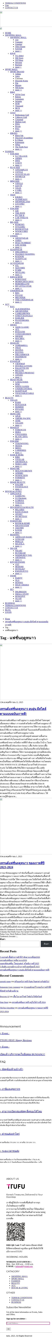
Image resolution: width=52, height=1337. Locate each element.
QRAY (18, 348)
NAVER (18, 49)
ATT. (17, 329)
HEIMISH (19, 407)
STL (17, 265)
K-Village (19, 140)
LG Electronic (21, 498)
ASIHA (18, 240)
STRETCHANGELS (24, 316)
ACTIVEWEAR (17, 263)
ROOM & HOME (22, 523)
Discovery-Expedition (24, 138)
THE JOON (20, 213)
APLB (17, 416)
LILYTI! (18, 186)
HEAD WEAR (16, 380)
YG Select (19, 56)
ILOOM (18, 530)
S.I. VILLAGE (21, 156)
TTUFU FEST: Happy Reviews (16, 1040)
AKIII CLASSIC (22, 327)
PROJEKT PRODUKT (24, 373)
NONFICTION (21, 475)
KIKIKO (18, 197)
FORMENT (20, 478)
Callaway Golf (21, 117)
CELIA (18, 188)
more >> (18, 90)
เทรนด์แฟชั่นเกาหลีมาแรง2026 (13, 960)
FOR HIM (14, 208)
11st (16, 40)
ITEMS (13, 576)
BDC (17, 293)
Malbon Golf (20, 122)
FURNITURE (16, 521)
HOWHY (19, 583)
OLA (17, 580)
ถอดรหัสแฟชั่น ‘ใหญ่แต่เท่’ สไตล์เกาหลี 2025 (19, 963)
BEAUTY (9, 398)
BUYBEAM (20, 553)
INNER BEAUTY (17, 482)
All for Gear (20, 94)
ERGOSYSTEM (22, 525)
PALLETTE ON (22, 368)
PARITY (18, 578)
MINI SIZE (14, 181)
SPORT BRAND (17, 72)
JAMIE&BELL (21, 345)
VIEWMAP (20, 364)
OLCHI (18, 598)
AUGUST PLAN (22, 174)
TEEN (12, 195)
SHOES (13, 325)
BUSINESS (10, 603)
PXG (17, 129)
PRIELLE (19, 541)
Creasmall (19, 119)
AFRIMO (19, 473)
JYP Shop (19, 60)
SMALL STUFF (22, 594)
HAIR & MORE (17, 455)
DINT (17, 161)
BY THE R (19, 215)
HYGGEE (19, 409)
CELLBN (19, 423)
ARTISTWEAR (21, 238)
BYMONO (19, 224)
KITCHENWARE (17, 562)
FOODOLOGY (21, 487)
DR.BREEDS (21, 592)
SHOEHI (19, 336)
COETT (18, 163)
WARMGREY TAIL (23, 555)
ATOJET (18, 514)
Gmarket (18, 44)
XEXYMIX (20, 268)
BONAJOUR (20, 405)
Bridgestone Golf (22, 115)
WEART (18, 551)
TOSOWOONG (22, 443)
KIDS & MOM (16, 277)
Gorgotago (19, 99)
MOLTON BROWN (23, 471)
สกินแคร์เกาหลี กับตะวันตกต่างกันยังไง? (31, 981)
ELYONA (19, 352)
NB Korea (19, 88)
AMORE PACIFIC (23, 418)
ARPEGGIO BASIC (23, 537)
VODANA (19, 503)
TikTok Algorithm (7, 1008)
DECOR (13, 548)
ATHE (17, 421)
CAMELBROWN (22, 313)
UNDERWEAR (16, 291)
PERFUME (15, 468)
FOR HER (14, 154)
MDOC (18, 448)
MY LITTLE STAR (23, 286)
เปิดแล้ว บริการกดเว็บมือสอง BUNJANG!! (22, 1054)
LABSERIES (20, 450)
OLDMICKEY (21, 199)
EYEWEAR (15, 361)
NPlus (17, 145)
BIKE (12, 92)
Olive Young (20, 46)
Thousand (19, 106)
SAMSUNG (20, 496)
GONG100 (19, 539)
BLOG (8, 610)
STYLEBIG (20, 227)
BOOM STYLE (21, 229)
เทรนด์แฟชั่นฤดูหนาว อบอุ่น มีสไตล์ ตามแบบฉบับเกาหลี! (24, 970)
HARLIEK (19, 318)
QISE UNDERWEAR (24, 300)
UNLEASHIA (21, 434)
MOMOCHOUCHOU (24, 281)
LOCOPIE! (19, 204)
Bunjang (18, 65)
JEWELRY (14, 343)
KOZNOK (19, 256)
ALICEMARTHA (22, 309)
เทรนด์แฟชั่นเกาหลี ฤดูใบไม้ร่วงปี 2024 (29, 1002)
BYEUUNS (20, 332)
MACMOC (19, 338)
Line (7, 5)
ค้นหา (2, 939)
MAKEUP (14, 427)
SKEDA (18, 446)
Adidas (18, 74)
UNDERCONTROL (23, 389)
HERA (18, 432)
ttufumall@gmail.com (24, 1266)
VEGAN (13, 400)
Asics (17, 76)
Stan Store (4, 1002)
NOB (17, 104)
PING (17, 124)
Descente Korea (21, 81)
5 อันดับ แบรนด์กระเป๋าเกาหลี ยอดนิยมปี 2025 (20, 967)
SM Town (19, 58)
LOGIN (8, 612)
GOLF (13, 113)
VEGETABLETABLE (24, 393)
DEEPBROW (21, 357)
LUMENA (19, 500)
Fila (16, 83)
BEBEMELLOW (22, 284)
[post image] (26, 672)
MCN (17, 108)
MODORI (19, 567)
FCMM (18, 270)
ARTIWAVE (20, 557)
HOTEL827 (20, 569)
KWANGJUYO (21, 571)
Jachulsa (18, 101)
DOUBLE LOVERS (23, 366)
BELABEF (19, 510)
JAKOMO (19, 528)
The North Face (21, 147)
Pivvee (18, 126)
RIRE (17, 457)
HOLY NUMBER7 (23, 243)
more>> (18, 51)
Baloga (18, 97)
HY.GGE (19, 295)
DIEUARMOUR (22, 354)
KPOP (12, 53)
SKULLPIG (20, 272)
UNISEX (14, 236)
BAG (12, 307)
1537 (17, 564)
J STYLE (19, 172)
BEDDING (14, 535)
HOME (8, 33)
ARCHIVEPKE (21, 311)
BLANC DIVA (21, 437)
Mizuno (18, 85)
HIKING (13, 133)
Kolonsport (19, 142)
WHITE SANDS (22, 386)
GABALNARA (21, 382)
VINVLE (19, 183)
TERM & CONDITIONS (15, 3)
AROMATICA (21, 462)
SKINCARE (15, 414)
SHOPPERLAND (22, 202)
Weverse (18, 62)
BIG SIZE (14, 222)
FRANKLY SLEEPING (25, 254)
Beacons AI (4, 996)
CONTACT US (11, 8)
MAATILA (19, 544)
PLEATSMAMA (22, 320)
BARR (18, 402)
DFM (17, 384)
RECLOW (19, 370)
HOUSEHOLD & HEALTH (22, 507)
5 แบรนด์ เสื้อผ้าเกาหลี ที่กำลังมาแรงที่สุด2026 (20, 957)
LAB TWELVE (21, 218)
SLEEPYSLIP (21, 391)
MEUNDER (20, 297)
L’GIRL (18, 190)
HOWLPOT (20, 596)
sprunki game (5, 981)
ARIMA (18, 158)
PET (12, 589)
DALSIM (19, 484)
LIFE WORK (20, 245)
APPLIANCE (15, 494)
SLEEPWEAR (16, 249)
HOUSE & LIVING (13, 491)
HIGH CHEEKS (22, 585)
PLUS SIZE (15, 167)
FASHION (9, 151)
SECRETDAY (21, 516)
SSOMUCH (20, 177)
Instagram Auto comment (10, 987)
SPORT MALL (11, 69)
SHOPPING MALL (13, 35)
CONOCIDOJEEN (23, 334)
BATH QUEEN (21, 512)
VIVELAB (19, 459)
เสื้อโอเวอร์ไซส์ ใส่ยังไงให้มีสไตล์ (27, 996)
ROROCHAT (20, 279)
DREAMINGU (21, 252)
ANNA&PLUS (21, 170)
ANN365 (19, 375)
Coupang (18, 42)
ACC (7, 304)
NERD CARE (21, 464)
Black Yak (19, 135)
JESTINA (19, 350)
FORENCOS (20, 430)
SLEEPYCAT (21, 259)
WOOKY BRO (21, 231)
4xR (17, 211)
